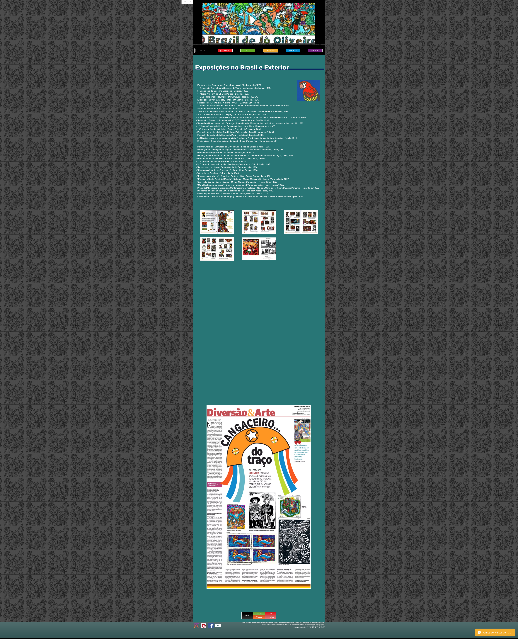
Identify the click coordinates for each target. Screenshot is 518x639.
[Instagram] (196, 625)
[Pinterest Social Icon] (203, 625)
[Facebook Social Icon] (211, 625)
